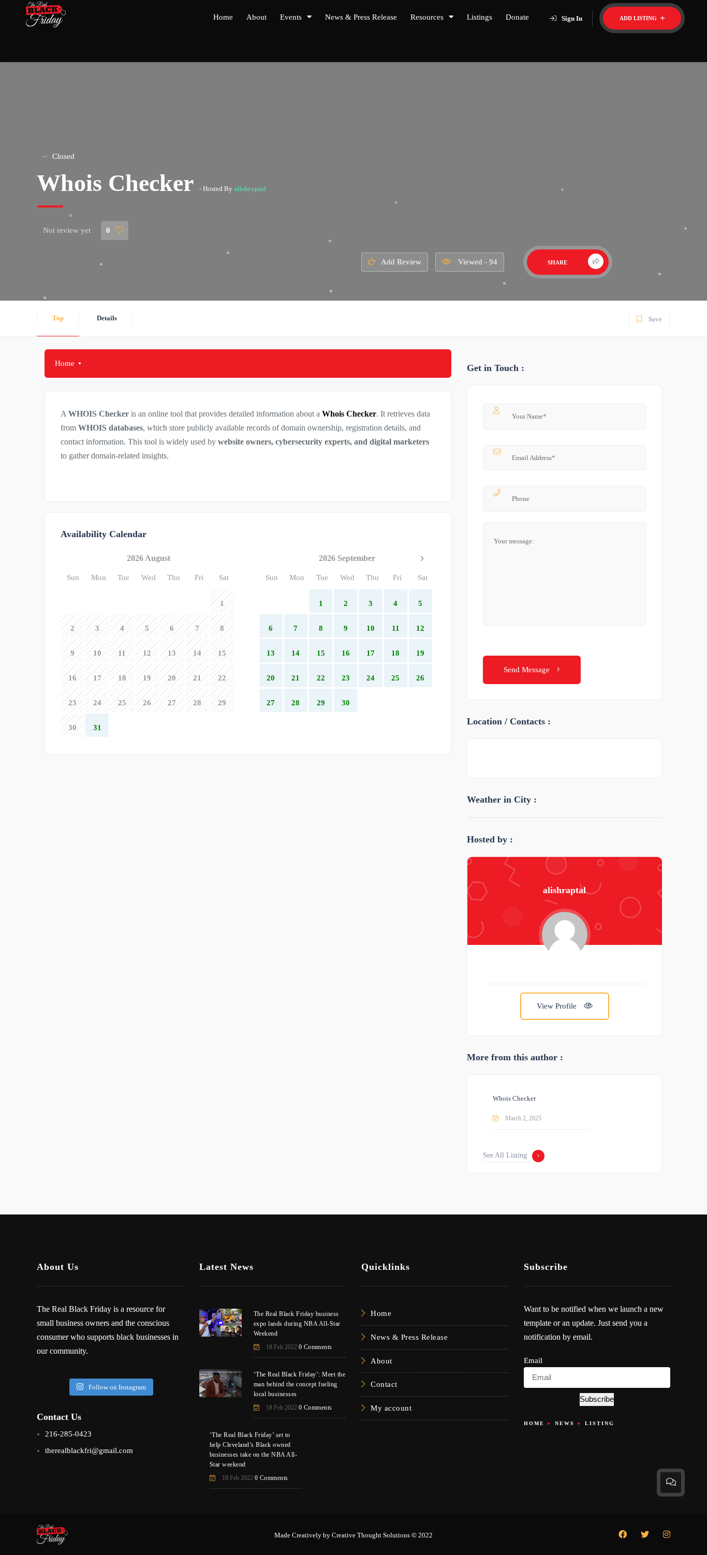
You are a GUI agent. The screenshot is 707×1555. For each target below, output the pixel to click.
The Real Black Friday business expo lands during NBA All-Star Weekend (297, 1323)
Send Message (528, 669)
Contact (384, 1384)
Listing (599, 1423)
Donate (517, 17)
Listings (479, 17)
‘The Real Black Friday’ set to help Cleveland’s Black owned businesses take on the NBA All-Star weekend (254, 1449)
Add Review (401, 262)
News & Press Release (361, 17)
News (565, 1423)
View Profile (558, 1006)
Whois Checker (349, 413)
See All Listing (505, 1155)
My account (391, 1408)
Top (58, 318)
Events (291, 17)
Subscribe (597, 1399)
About (256, 17)
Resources (427, 17)
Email (533, 1360)
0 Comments (315, 1347)
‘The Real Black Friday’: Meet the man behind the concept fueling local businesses (300, 1384)
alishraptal (250, 188)
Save (649, 317)
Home (223, 17)
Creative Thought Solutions (371, 1535)
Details (107, 318)
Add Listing (639, 18)
